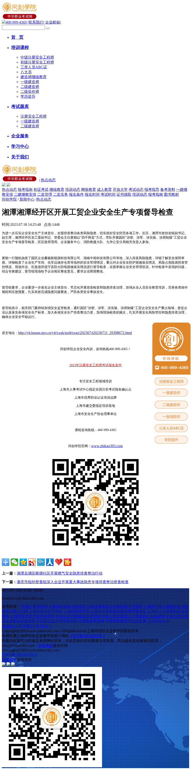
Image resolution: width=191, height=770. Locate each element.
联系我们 (35, 22)
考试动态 (136, 190)
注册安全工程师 (33, 116)
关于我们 (26, 626)
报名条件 (76, 194)
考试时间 (108, 194)
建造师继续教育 (33, 77)
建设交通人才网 (15, 611)
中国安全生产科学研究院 (56, 621)
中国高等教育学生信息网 (125, 621)
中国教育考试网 (91, 621)
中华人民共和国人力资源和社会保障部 (133, 616)
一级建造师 (29, 82)
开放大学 (120, 190)
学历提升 (27, 96)
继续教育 (56, 190)
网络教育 (88, 190)
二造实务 (60, 194)
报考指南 (25, 190)
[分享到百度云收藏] (58, 562)
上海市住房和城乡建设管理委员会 (118, 611)
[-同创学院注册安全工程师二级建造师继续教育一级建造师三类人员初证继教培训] (20, 18)
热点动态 (48, 180)
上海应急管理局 (76, 611)
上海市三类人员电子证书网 (165, 606)
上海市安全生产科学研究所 (32, 616)
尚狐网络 (45, 646)
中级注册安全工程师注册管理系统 (115, 606)
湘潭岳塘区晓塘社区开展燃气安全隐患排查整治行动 (59, 573)
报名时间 (92, 194)
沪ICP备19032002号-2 (87, 636)
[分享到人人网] (50, 562)
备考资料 (167, 190)
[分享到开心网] (67, 562)
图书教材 (171, 194)
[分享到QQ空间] (23, 562)
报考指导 (151, 190)
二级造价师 (29, 92)
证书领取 (123, 194)
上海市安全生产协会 (45, 611)
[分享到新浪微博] (32, 562)
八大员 (26, 72)
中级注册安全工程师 (37, 57)
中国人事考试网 (34, 606)
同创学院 (9, 199)
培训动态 (72, 190)
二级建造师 (29, 87)
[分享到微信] (14, 562)
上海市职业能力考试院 (67, 606)
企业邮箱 (52, 22)
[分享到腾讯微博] (41, 562)
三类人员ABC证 (33, 67)
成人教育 (104, 190)
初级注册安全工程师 (37, 62)
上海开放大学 (158, 621)
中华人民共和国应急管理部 (78, 616)
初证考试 (41, 190)
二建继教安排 (25, 194)
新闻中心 (27, 199)
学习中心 (42, 626)
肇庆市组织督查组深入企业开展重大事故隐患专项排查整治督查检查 (73, 582)
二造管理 (44, 194)
